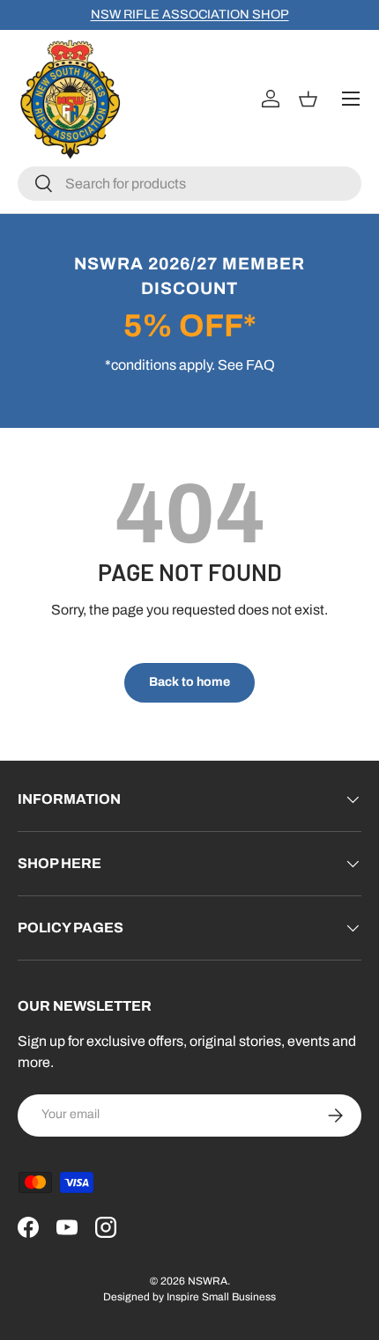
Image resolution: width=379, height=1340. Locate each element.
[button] (310, 98)
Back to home (189, 681)
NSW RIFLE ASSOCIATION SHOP (190, 14)
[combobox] (189, 183)
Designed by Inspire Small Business (189, 1297)
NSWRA (207, 1281)
